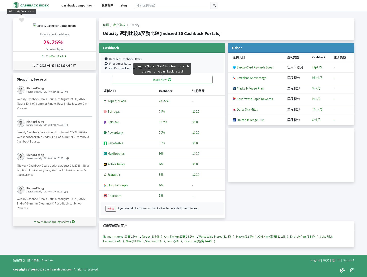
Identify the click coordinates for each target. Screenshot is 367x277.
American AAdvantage (251, 78)
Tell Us (110, 208)
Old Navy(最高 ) (273, 236)
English (316, 260)
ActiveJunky (116, 164)
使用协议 (19, 260)
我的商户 (107, 5)
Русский (348, 260)
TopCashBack (54, 56)
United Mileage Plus (250, 120)
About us (47, 260)
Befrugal (113, 111)
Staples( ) (155, 241)
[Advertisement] (291, 155)
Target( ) (152, 236)
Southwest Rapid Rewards (254, 99)
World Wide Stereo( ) (216, 236)
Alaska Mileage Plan (250, 88)
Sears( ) (174, 241)
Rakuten (113, 122)
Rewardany (115, 132)
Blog (123, 5)
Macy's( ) (246, 236)
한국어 (336, 260)
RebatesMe (115, 143)
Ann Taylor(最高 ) (180, 236)
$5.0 (195, 122)
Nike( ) (135, 241)
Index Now (159, 79)
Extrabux (113, 175)
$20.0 (195, 175)
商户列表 (119, 25)
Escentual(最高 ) (199, 241)
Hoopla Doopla (117, 185)
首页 (106, 25)
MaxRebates (116, 154)
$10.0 (195, 111)
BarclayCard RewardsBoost (255, 67)
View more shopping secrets (52, 222)
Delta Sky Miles (247, 109)
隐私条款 (33, 260)
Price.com (114, 196)
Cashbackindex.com (58, 269)
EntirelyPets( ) (304, 236)
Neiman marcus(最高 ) (121, 236)
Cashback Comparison (77, 5)
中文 (326, 260)
